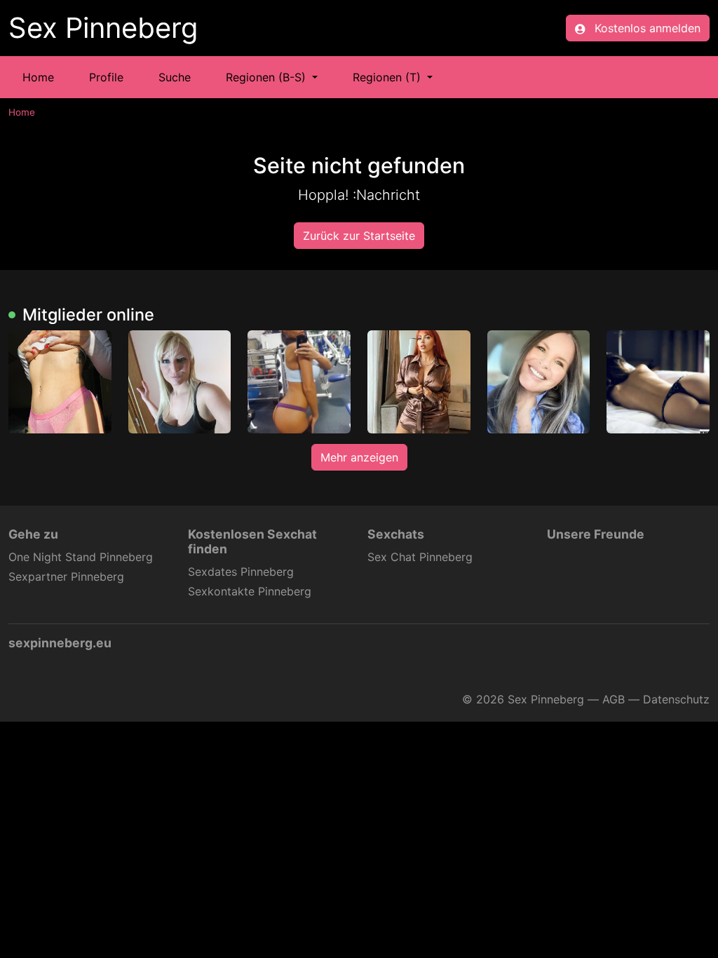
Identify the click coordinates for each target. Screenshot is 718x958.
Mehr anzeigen (359, 457)
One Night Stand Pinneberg (80, 557)
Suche (174, 77)
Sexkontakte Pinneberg (249, 591)
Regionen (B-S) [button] (267, 77)
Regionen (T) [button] (388, 77)
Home (38, 77)
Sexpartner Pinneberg (66, 576)
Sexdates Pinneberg (241, 572)
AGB (613, 699)
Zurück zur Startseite (359, 236)
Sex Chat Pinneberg (420, 557)
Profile (106, 77)
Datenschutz (676, 699)
